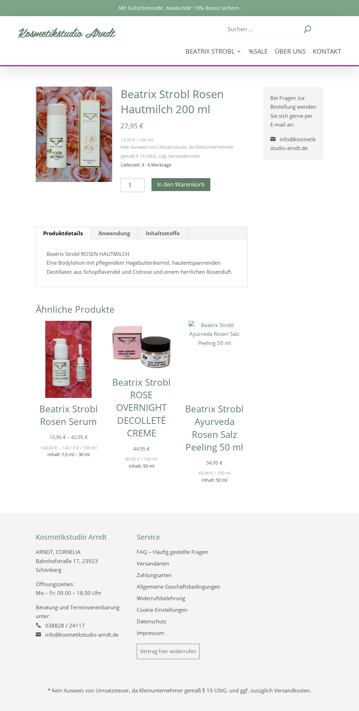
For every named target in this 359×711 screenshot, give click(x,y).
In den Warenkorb (181, 184)
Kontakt (327, 52)
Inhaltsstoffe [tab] (163, 233)
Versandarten (153, 563)
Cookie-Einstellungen (162, 609)
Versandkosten (184, 156)
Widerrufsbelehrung (161, 598)
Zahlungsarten (154, 574)
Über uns (290, 52)
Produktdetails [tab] (63, 233)
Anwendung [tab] (114, 233)
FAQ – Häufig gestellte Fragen (172, 551)
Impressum (150, 632)
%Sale (258, 52)
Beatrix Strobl (210, 52)
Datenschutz (152, 621)
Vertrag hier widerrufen (168, 651)
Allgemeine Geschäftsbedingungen (178, 586)
